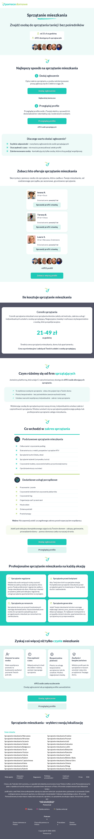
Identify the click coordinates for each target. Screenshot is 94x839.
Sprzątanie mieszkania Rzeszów (59, 752)
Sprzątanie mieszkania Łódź (58, 741)
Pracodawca (61, 823)
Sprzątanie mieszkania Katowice (60, 744)
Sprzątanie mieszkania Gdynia (16, 755)
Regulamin (37, 777)
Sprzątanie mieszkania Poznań (59, 738)
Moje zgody (9, 777)
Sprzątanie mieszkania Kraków (59, 736)
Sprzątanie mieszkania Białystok (60, 749)
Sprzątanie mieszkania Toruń (15, 749)
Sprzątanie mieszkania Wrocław (16, 738)
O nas (81, 777)
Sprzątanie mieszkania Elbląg (58, 766)
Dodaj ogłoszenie (47, 91)
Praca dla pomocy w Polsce (42, 823)
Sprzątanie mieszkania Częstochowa (18, 760)
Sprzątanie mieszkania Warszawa (17, 736)
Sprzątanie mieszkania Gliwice (59, 763)
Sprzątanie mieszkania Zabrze (16, 766)
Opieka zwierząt (61, 809)
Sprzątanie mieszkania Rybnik (16, 769)
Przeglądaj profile (47, 121)
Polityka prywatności (48, 777)
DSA (87, 777)
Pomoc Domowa (73, 823)
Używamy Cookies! (20, 777)
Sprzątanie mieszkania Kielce (15, 763)
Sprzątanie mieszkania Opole (58, 755)
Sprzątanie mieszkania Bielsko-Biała (61, 758)
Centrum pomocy (66, 777)
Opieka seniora (44, 809)
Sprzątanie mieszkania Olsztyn (16, 752)
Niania (30, 809)
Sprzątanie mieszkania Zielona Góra (61, 760)
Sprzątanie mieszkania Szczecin (16, 741)
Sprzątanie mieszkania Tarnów (59, 769)
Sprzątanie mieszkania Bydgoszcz (17, 747)
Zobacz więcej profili (47, 275)
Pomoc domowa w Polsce (19, 823)
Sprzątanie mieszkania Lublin (58, 747)
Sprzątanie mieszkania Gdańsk (16, 744)
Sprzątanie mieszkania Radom (16, 758)
